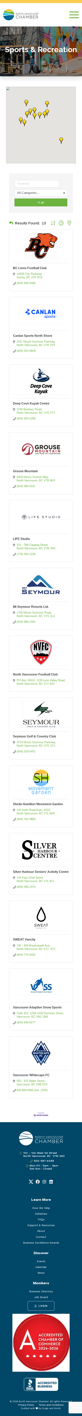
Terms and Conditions (51, 1405)
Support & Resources (41, 1225)
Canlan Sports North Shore (32, 335)
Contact (41, 1236)
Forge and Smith (51, 1408)
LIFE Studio (21, 538)
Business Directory (41, 1291)
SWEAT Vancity (24, 939)
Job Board (41, 1297)
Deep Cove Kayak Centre (31, 403)
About (41, 1230)
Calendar (41, 1267)
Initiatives (41, 1213)
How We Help (41, 1207)
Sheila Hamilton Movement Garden (38, 804)
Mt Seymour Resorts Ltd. (31, 606)
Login (43, 1306)
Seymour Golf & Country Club (34, 736)
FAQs (41, 1219)
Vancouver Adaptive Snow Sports (37, 1007)
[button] (61, 140)
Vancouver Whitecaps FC (31, 1075)
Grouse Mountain (25, 471)
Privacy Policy (26, 1405)
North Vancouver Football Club (35, 674)
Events (41, 1261)
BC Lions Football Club (30, 268)
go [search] (42, 202)
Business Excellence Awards (41, 1242)
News (41, 1272)
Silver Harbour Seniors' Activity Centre (41, 871)
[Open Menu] (74, 15)
